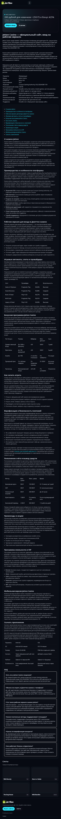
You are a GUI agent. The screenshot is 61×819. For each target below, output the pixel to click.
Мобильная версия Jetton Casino (16, 132)
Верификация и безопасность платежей (18, 123)
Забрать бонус (10, 25)
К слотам (22, 25)
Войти (19, 809)
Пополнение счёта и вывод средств (17, 125)
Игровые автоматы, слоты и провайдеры (18, 116)
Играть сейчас (9, 809)
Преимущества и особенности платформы (19, 111)
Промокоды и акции (12, 127)
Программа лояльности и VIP (15, 130)
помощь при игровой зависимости (25, 451)
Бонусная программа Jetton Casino (16, 118)
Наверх (4, 816)
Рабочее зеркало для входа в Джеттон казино (20, 114)
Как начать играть (11, 121)
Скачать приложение (12, 134)
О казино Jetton (10, 109)
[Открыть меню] (29, 3)
